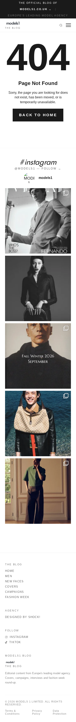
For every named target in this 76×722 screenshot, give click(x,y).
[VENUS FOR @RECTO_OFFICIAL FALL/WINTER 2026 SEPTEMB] (38, 356)
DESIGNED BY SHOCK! (22, 617)
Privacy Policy (37, 712)
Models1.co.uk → (36, 9)
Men (8, 576)
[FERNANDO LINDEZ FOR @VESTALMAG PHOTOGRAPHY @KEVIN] (38, 221)
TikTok (15, 642)
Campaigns (14, 591)
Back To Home (38, 115)
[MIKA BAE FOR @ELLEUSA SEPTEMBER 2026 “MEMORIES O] (38, 288)
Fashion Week (17, 597)
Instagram (19, 637)
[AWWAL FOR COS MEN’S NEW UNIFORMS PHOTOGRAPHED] (38, 491)
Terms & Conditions (12, 712)
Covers (11, 586)
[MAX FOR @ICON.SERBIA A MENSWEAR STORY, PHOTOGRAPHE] (38, 423)
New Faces (14, 581)
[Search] (60, 25)
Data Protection (59, 712)
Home (9, 570)
